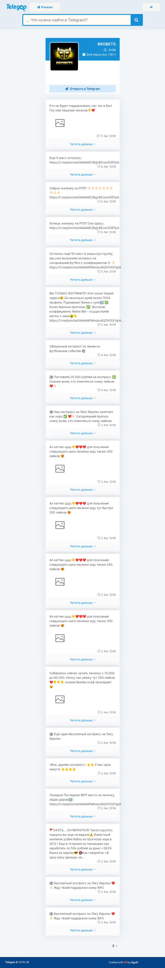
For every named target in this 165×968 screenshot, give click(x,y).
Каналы (46, 7)
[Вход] (151, 7)
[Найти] (136, 20)
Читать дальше (81, 144)
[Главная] (17, 7)
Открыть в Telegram (84, 88)
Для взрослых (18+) (101, 54)
